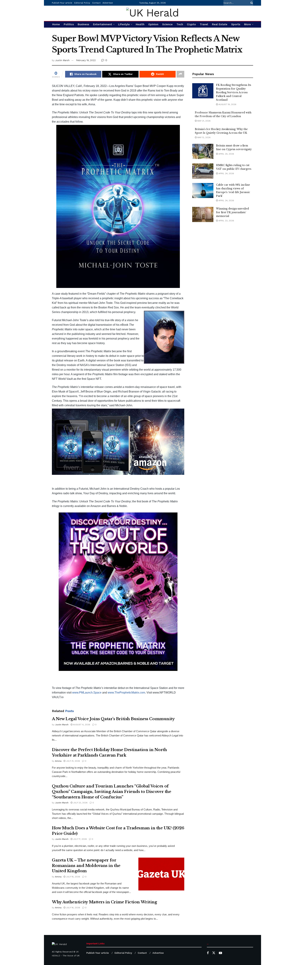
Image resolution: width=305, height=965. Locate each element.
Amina (58, 761)
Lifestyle (124, 24)
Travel (204, 24)
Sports (235, 24)
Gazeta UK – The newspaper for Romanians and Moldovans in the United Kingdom (86, 865)
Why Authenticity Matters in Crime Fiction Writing (104, 902)
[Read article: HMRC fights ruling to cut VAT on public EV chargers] (202, 171)
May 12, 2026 (204, 137)
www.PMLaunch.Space (86, 692)
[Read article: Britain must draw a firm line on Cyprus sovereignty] (202, 151)
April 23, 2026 (226, 220)
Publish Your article (62, 3)
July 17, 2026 (79, 839)
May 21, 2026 (204, 121)
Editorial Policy (82, 3)
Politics (69, 24)
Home (56, 24)
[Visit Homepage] (152, 13)
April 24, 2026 (226, 154)
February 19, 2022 (86, 60)
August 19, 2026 (227, 104)
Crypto (191, 24)
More (247, 24)
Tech (180, 24)
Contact (96, 3)
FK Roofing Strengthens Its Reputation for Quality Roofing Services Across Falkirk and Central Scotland (233, 92)
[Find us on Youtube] (220, 953)
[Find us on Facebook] (208, 953)
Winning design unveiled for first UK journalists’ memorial (232, 212)
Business (83, 24)
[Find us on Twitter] (213, 953)
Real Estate (219, 24)
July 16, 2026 (72, 876)
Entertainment (102, 24)
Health (140, 24)
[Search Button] (251, 3)
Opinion (153, 24)
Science (167, 24)
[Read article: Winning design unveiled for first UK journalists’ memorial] (202, 214)
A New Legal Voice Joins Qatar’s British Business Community (113, 718)
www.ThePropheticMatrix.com (126, 692)
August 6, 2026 (81, 724)
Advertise (108, 3)
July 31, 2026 (72, 761)
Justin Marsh (62, 60)
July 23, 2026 (80, 802)
